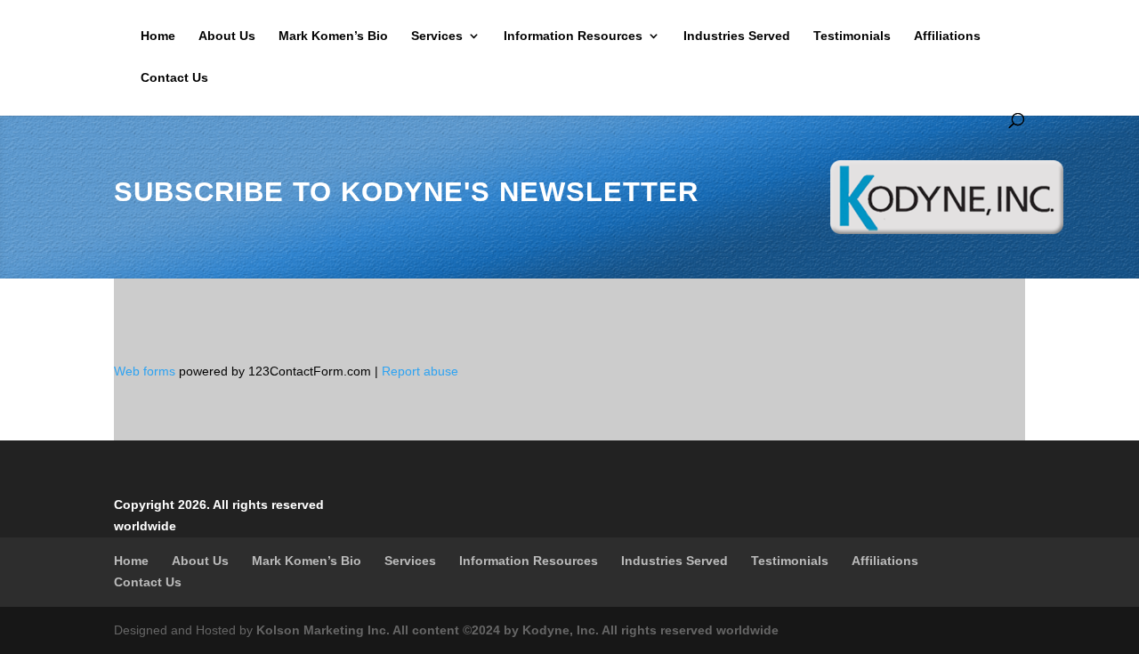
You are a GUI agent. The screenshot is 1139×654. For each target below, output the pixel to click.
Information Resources (573, 36)
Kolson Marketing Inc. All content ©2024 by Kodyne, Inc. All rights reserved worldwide (517, 630)
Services (437, 36)
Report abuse (420, 371)
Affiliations (947, 36)
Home (158, 36)
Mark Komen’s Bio (333, 36)
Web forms (144, 371)
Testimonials (852, 36)
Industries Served (736, 36)
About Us (226, 36)
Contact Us (174, 78)
